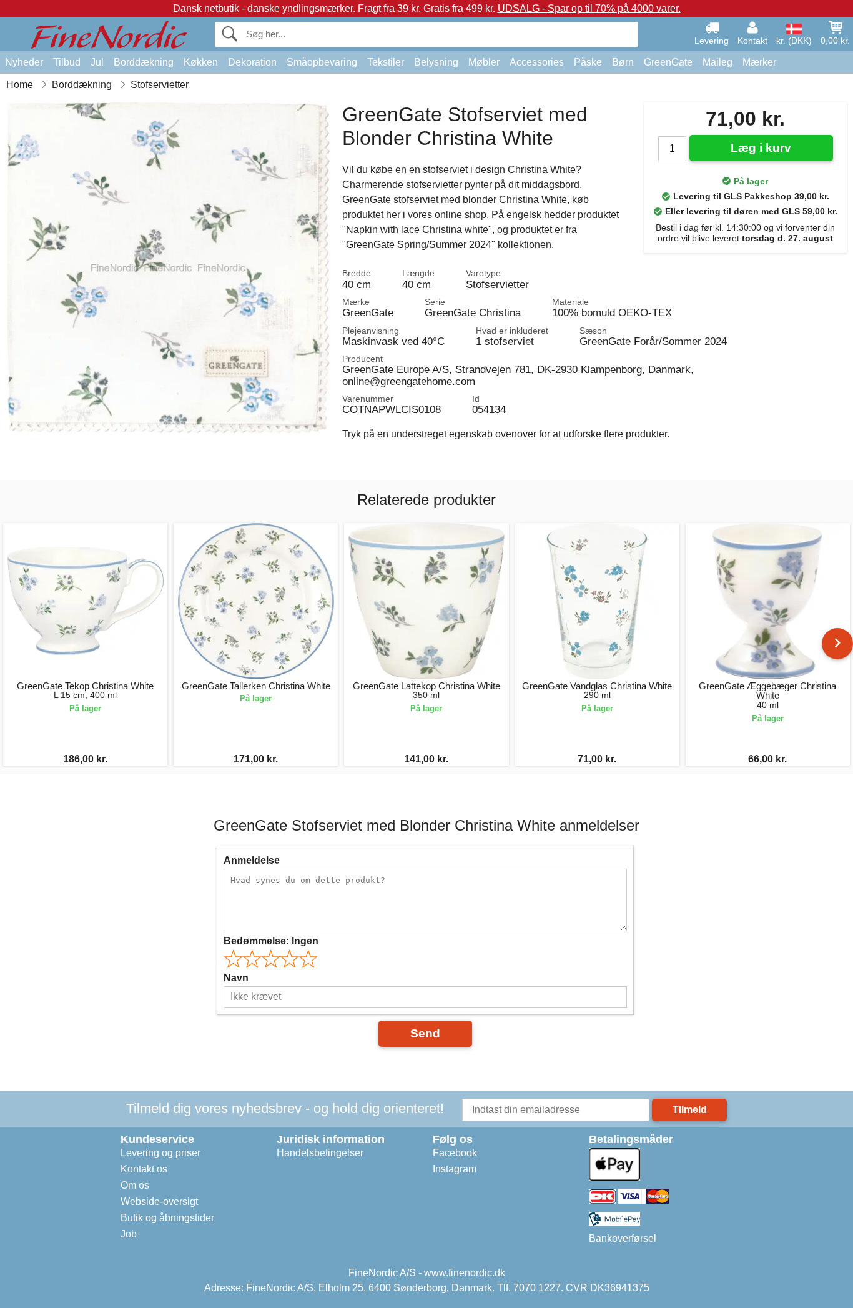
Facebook (455, 1152)
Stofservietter (497, 284)
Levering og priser (160, 1152)
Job (129, 1234)
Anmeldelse (252, 860)
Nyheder (24, 62)
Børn (623, 62)
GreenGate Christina (473, 312)
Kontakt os (144, 1169)
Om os (135, 1185)
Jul (97, 62)
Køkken (201, 62)
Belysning (436, 62)
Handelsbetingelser (320, 1152)
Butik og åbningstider (167, 1217)
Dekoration (252, 62)
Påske (588, 62)
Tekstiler (385, 62)
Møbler (484, 62)
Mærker (759, 62)
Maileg (717, 62)
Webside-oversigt (159, 1201)
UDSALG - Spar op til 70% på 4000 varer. (589, 8)
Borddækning (144, 62)
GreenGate (668, 62)
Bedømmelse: (271, 941)
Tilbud (67, 62)
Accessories (537, 62)
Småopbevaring (322, 62)
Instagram (454, 1169)
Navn (236, 977)
